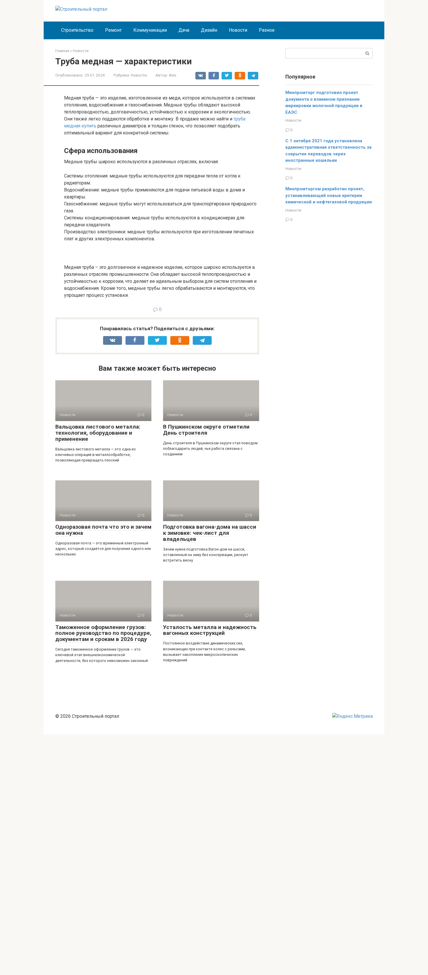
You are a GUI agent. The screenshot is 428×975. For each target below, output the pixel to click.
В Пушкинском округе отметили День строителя (206, 429)
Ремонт (113, 30)
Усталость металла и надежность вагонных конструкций (210, 630)
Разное (267, 30)
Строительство (77, 30)
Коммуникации (150, 30)
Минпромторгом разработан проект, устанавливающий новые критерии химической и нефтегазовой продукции (328, 195)
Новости (238, 30)
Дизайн (209, 30)
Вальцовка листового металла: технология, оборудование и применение (97, 432)
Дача (183, 30)
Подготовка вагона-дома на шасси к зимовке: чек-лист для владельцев (209, 532)
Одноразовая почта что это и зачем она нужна (103, 529)
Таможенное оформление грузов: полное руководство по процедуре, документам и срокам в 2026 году (103, 633)
